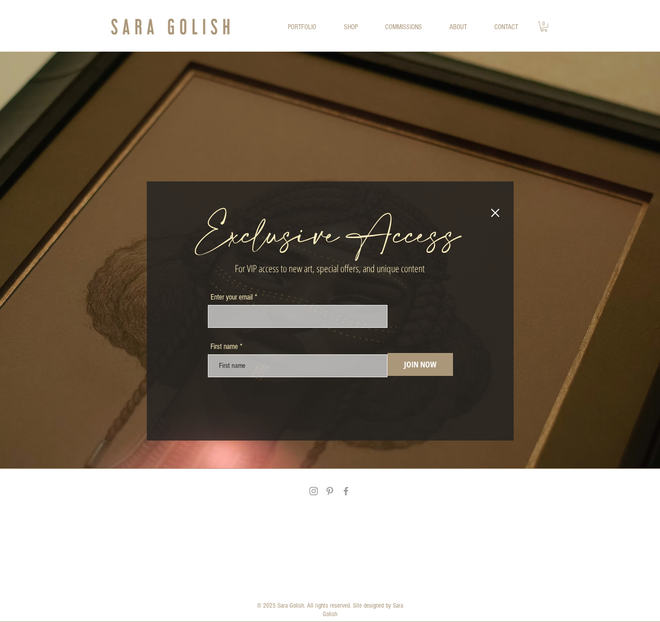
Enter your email (232, 297)
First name (224, 346)
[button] (495, 213)
